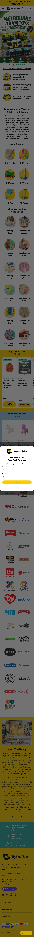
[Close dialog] (2, 448)
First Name (6, 467)
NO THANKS (17, 487)
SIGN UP (17, 482)
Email (4, 474)
